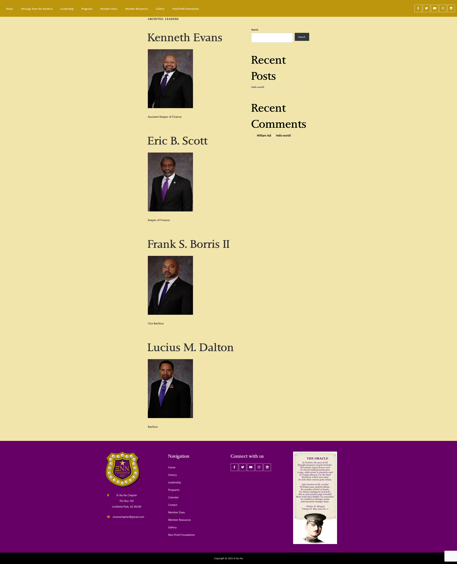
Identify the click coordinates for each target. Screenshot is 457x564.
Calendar (173, 497)
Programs (86, 8)
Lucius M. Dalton (190, 345)
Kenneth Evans (184, 35)
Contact (172, 505)
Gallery (160, 8)
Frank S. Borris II (188, 242)
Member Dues (108, 8)
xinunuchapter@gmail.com (128, 517)
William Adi (264, 135)
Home (9, 8)
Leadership (67, 8)
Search (254, 29)
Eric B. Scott (177, 138)
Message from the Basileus (37, 8)
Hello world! (257, 87)
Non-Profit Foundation (185, 8)
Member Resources (136, 8)
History (172, 475)
